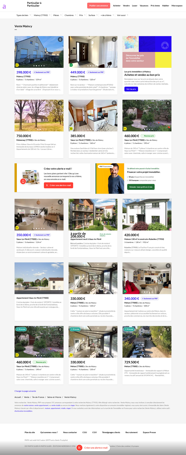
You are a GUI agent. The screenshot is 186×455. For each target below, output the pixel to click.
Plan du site (30, 432)
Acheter (117, 5)
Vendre (126, 5)
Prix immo (155, 5)
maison (47, 408)
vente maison (29, 405)
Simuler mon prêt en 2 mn (140, 187)
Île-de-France (38, 397)
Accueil (18, 397)
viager (72, 405)
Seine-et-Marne (54, 397)
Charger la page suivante (25, 391)
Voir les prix (131, 89)
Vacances (144, 5)
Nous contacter (70, 432)
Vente (26, 397)
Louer (134, 5)
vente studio (55, 405)
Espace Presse (149, 432)
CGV (94, 432)
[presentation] (17, 52)
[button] (34, 65)
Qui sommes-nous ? (49, 432)
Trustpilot (64, 440)
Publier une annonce (98, 5)
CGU (84, 432)
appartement (55, 408)
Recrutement (132, 432)
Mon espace (177, 5)
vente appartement (41, 405)
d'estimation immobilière (23, 411)
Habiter (165, 5)
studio (63, 408)
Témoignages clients (111, 432)
